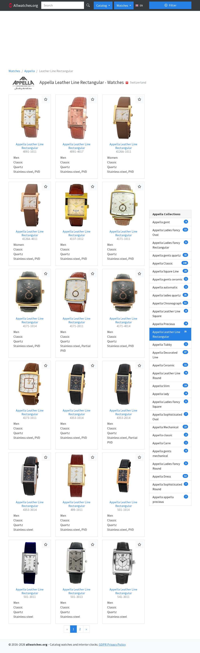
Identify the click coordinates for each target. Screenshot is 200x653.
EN (141, 5)
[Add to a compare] (46, 99)
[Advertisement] (100, 41)
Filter (172, 5)
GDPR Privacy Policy (112, 644)
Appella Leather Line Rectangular (30, 147)
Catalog (102, 5)
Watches (123, 5)
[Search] (88, 5)
